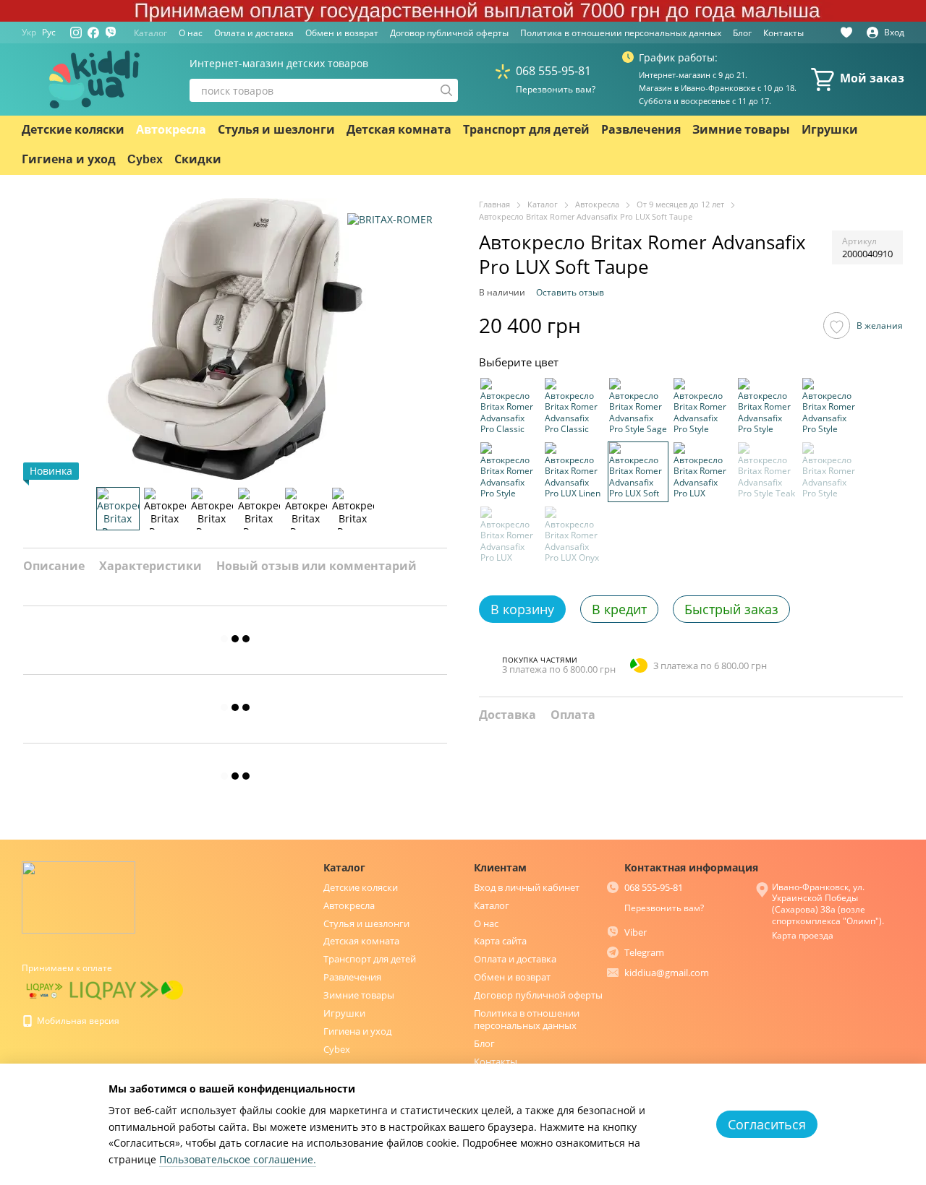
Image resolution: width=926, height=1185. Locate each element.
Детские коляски (73, 130)
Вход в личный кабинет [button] (526, 887)
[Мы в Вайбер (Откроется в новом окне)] (110, 32)
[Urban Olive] (702, 471)
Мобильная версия (77, 1020)
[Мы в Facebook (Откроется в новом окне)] (93, 32)
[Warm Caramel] (509, 535)
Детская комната (399, 130)
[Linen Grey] (573, 471)
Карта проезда (802, 935)
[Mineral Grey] (702, 406)
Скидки (197, 159)
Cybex (145, 159)
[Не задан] (638, 406)
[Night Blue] (509, 471)
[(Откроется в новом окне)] (114, 989)
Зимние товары (741, 130)
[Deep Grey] (509, 406)
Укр (29, 32)
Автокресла (171, 130)
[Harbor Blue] (766, 406)
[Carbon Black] (831, 471)
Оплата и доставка (254, 33)
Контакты (783, 33)
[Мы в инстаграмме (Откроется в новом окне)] (76, 32)
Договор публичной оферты (449, 33)
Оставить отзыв (570, 291)
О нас (191, 33)
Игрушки (830, 130)
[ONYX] (573, 535)
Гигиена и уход (69, 159)
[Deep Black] (573, 406)
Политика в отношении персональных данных (620, 33)
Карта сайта (500, 940)
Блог (742, 33)
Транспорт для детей (526, 130)
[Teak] (766, 471)
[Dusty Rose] (831, 406)
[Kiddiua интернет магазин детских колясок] (78, 896)
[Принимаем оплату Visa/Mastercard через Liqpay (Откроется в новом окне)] (44, 989)
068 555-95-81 (553, 71)
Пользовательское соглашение (236, 1159)
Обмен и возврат (341, 33)
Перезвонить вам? (555, 89)
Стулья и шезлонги (276, 130)
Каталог (150, 33)
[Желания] (846, 32)
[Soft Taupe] (638, 471)
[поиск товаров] (446, 90)
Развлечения (641, 130)
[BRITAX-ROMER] (390, 219)
